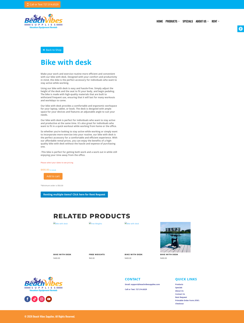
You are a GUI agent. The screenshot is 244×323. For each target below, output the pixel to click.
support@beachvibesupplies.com (145, 284)
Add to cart (53, 176)
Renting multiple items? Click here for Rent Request (74, 194)
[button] (240, 28)
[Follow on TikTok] (35, 299)
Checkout (179, 303)
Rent (214, 21)
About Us (201, 21)
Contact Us (180, 294)
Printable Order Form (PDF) (187, 300)
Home (160, 21)
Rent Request (181, 297)
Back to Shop (53, 50)
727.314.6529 (141, 289)
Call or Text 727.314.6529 (44, 4)
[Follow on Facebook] (27, 299)
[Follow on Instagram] (42, 299)
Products (171, 21)
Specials (188, 21)
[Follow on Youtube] (49, 299)
